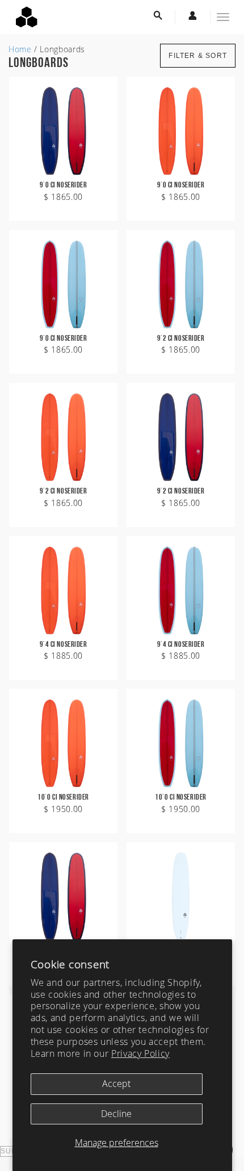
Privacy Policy (140, 1053)
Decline (116, 1113)
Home (20, 49)
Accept (116, 1083)
